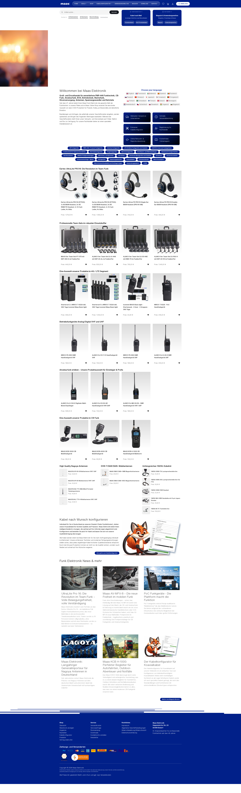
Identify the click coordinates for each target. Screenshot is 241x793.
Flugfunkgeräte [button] (112, 151)
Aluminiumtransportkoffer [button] (169, 151)
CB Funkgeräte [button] (74, 148)
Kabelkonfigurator (103, 3)
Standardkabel (129, 22)
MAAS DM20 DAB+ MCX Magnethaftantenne (124, 480)
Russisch (130, 97)
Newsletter (94, 737)
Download (144, 3)
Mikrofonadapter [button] (158, 159)
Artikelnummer (73, 17)
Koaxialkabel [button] (130, 159)
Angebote (62, 730)
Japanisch (151, 97)
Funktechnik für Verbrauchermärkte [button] (74, 151)
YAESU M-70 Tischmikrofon (160, 508)
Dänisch (162, 100)
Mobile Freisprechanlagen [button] (86, 155)
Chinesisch (140, 97)
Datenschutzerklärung (129, 732)
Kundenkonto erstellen (98, 735)
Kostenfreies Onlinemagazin (164, 140)
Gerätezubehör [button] (68, 155)
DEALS (83, 3)
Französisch (142, 93)
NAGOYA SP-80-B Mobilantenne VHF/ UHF (82, 471)
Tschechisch (143, 104)
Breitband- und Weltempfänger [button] (147, 151)
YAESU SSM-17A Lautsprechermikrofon (164, 471)
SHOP (91, 3)
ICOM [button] (145, 163)
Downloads (94, 732)
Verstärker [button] (121, 155)
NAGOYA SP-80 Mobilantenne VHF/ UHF (81, 480)
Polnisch (132, 100)
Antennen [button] (159, 155)
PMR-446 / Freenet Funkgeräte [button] (93, 148)
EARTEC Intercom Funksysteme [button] (162, 148)
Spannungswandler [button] (116, 159)
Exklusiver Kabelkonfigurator (136, 129)
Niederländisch (130, 104)
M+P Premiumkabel (141, 22)
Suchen (114, 12)
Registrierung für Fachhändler (165, 129)
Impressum (125, 725)
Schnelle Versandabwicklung (166, 117)
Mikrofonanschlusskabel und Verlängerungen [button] (108, 163)
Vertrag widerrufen (65, 740)
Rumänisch (173, 93)
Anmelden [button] (184, 3)
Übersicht (62, 725)
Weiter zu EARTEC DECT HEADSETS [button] (83, 69)
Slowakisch (154, 104)
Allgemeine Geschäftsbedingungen (134, 728)
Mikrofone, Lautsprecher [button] (106, 155)
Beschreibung (94, 17)
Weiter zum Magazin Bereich (171, 699)
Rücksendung (95, 730)
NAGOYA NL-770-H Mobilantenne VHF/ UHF (82, 499)
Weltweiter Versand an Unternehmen (138, 117)
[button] (18, 58)
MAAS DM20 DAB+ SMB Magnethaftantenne (124, 471)
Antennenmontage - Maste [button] (85, 159)
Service (154, 3)
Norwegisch (172, 100)
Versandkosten (96, 725)
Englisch (131, 93)
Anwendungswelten (122, 3)
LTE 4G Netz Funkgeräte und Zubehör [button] (135, 148)
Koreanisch (161, 97)
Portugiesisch (174, 97)
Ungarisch (165, 104)
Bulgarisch (176, 104)
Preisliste (62, 737)
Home (76, 3)
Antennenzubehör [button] (172, 155)
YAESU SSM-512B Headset (160, 490)
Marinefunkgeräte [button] (127, 151)
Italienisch (153, 93)
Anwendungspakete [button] (133, 163)
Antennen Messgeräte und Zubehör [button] (140, 155)
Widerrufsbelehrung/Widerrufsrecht (134, 730)
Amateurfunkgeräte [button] (113, 148)
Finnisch (152, 100)
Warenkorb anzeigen (66, 728)
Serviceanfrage (96, 728)
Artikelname (84, 17)
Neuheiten (63, 732)
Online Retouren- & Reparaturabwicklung (137, 140)
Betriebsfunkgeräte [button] (96, 151)
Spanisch (163, 93)
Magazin (135, 3)
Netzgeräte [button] (101, 159)
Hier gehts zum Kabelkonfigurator (107, 553)
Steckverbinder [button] (144, 159)
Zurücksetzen (104, 17)
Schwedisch (142, 100)
